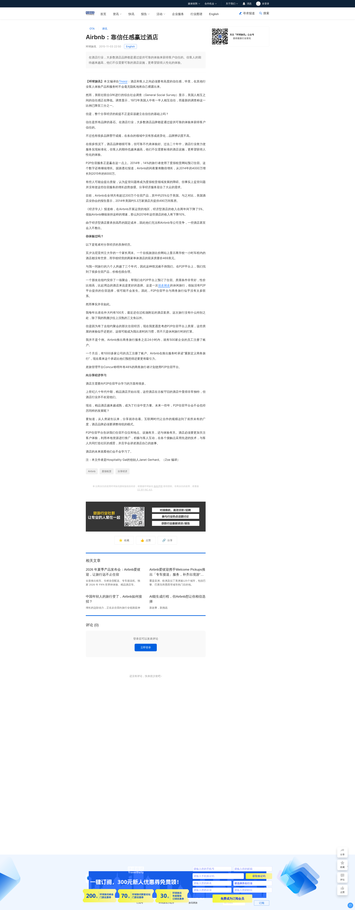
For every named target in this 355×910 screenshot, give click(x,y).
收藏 (124, 540)
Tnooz (123, 81)
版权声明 (158, 486)
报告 (144, 14)
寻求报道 (249, 13)
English (214, 14)
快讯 (131, 14)
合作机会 (209, 3)
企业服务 (178, 14)
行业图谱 (196, 14)
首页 (103, 14)
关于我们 (230, 3)
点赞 (146, 540)
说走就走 (164, 285)
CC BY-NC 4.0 (144, 489)
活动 (159, 14)
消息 (249, 3)
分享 (167, 540)
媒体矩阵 (193, 3)
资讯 (116, 14)
